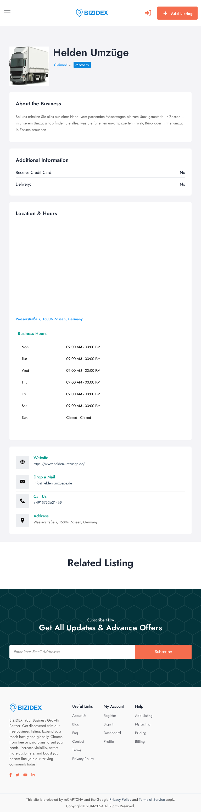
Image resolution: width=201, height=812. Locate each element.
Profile (109, 741)
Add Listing (182, 13)
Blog (75, 724)
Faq (75, 732)
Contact (78, 741)
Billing (140, 741)
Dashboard (112, 732)
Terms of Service (152, 799)
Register (110, 715)
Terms (76, 750)
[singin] (148, 12)
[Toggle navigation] (7, 13)
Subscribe (163, 652)
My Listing (142, 724)
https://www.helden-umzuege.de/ (59, 463)
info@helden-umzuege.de (53, 483)
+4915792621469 (48, 502)
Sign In (109, 724)
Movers (82, 64)
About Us (79, 715)
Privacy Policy (83, 758)
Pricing (140, 732)
